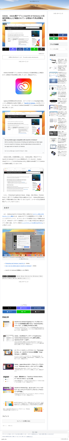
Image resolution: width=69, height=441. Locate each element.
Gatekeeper (36, 276)
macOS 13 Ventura (29, 103)
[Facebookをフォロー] (62, 35)
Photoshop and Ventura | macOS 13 (15, 263)
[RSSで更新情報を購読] (62, 38)
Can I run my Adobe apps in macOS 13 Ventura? (18, 266)
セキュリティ (27, 278)
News (11, 278)
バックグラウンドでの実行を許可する (32, 223)
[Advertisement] (23, 66)
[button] (41, 49)
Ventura (15, 278)
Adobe (5, 276)
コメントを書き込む (24, 421)
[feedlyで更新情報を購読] (53, 38)
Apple (23, 276)
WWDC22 (21, 278)
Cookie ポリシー (30, 436)
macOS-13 (6, 278)
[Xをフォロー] (53, 35)
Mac (41, 276)
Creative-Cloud (29, 276)
